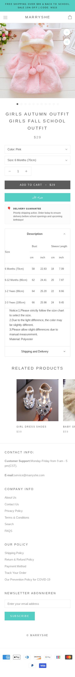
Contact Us (12, 504)
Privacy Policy (14, 510)
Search (9, 524)
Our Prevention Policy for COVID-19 (27, 579)
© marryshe (37, 635)
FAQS (8, 530)
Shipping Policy (14, 553)
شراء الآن (37, 197)
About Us (10, 497)
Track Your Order (15, 572)
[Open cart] (70, 17)
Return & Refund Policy (19, 559)
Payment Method (15, 566)
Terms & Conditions (17, 517)
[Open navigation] (5, 17)
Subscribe (19, 616)
